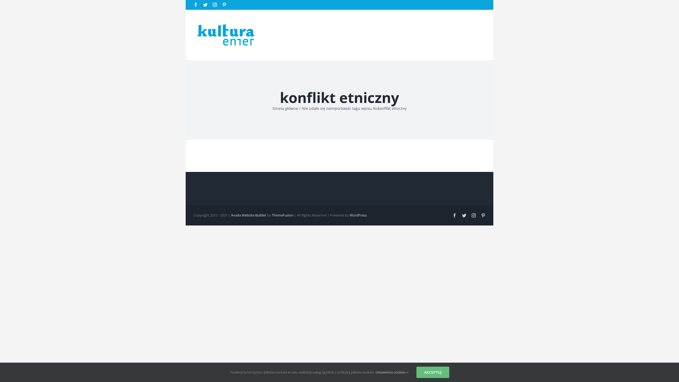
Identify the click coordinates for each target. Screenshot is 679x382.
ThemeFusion (282, 215)
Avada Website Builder (248, 215)
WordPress (358, 215)
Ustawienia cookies (391, 372)
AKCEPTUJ (433, 372)
